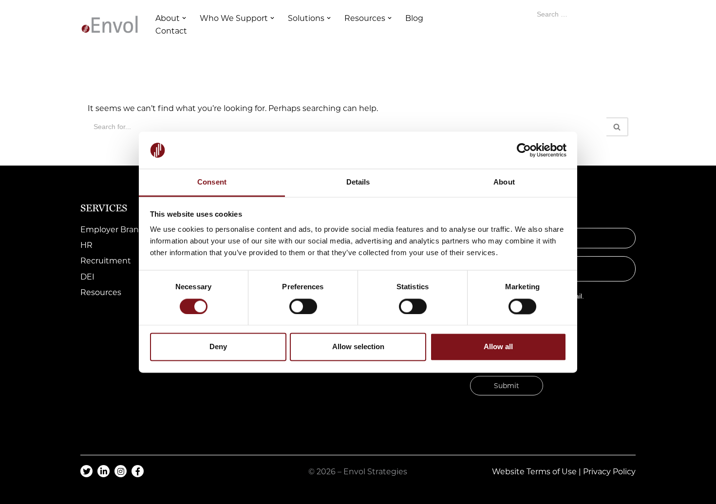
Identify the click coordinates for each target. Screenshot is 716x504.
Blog (414, 18)
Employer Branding (118, 229)
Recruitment (105, 260)
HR (86, 245)
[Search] (617, 126)
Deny (218, 347)
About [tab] (504, 182)
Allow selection (358, 347)
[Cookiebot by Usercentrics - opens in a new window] (523, 150)
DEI (87, 276)
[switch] (303, 306)
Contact (171, 31)
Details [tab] (358, 182)
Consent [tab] (211, 182)
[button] (184, 18)
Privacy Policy (609, 471)
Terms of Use (552, 471)
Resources (100, 292)
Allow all (498, 347)
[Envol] (109, 24)
